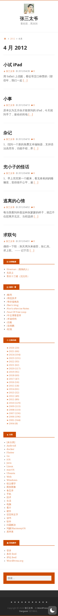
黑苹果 (10, 531)
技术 (9, 497)
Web (9, 476)
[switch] (52, 610)
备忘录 (10, 490)
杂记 (7, 133)
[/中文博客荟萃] (32, 601)
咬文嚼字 (11, 483)
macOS (10, 469)
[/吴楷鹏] (43, 601)
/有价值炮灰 (13, 301)
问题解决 (11, 525)
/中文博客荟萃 (14, 315)
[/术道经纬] (36, 601)
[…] (25, 80)
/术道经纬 (12, 318)
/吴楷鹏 (10, 325)
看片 (9, 507)
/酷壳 (9, 294)
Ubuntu (11, 473)
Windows (12, 480)
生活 (9, 500)
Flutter (10, 452)
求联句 (9, 235)
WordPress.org (15, 560)
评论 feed (11, 557)
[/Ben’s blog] (22, 601)
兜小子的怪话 (16, 167)
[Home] (5, 38)
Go (8, 456)
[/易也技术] (14, 601)
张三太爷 (29, 18)
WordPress (42, 608)
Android (11, 445)
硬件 (9, 511)
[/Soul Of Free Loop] (29, 601)
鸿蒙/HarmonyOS (16, 528)
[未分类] (11, 442)
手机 (9, 494)
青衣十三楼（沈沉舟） (18, 276)
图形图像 (11, 487)
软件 (9, 521)
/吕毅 (9, 322)
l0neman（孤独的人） (18, 269)
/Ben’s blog (12, 305)
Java (9, 463)
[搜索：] (29, 578)
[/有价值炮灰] (18, 601)
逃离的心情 (14, 201)
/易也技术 (12, 298)
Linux (10, 466)
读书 (9, 518)
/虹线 (9, 329)
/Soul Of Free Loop (16, 312)
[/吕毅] (39, 601)
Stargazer (23, 611)
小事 (7, 99)
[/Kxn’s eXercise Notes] (25, 601)
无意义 (10, 272)
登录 (9, 550)
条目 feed (11, 554)
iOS (9, 459)
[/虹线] (46, 601)
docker (10, 449)
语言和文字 (12, 514)
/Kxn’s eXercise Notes (18, 308)
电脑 (9, 504)
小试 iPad (12, 64)
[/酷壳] (11, 601)
